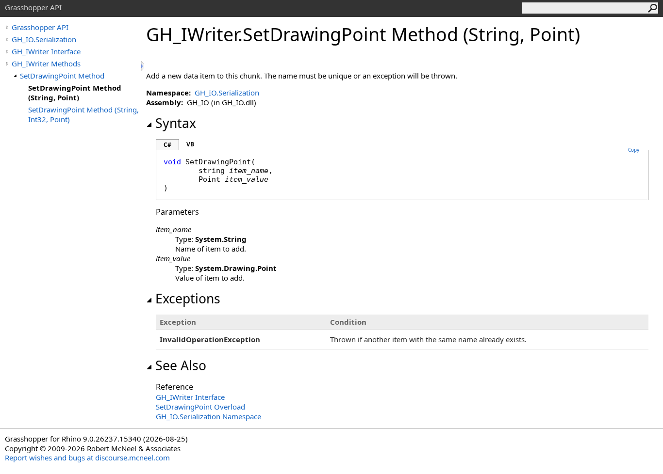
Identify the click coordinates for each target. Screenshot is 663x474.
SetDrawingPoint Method (62, 75)
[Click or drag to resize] (143, 66)
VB (190, 144)
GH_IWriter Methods (46, 63)
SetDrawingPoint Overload (200, 406)
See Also (180, 365)
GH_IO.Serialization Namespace (208, 416)
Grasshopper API (40, 27)
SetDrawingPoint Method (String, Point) (74, 92)
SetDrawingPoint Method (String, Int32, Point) (83, 114)
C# (167, 145)
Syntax (175, 123)
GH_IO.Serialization (44, 39)
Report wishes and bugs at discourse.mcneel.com (87, 457)
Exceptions (187, 298)
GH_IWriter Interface (46, 51)
